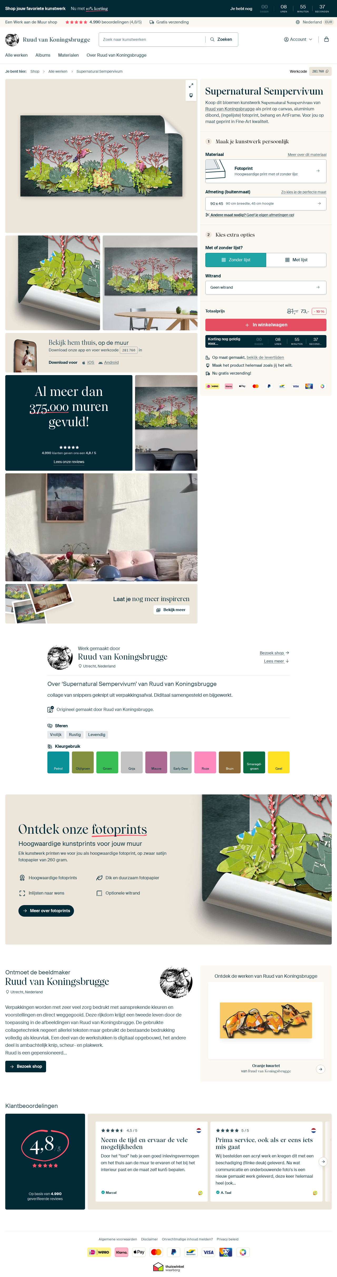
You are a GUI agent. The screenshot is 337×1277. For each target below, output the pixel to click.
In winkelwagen (270, 325)
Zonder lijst (239, 260)
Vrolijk (56, 734)
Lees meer (274, 661)
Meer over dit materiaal (307, 154)
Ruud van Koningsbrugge (56, 39)
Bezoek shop (272, 653)
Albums (43, 55)
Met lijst (300, 260)
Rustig (75, 734)
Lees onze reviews (69, 461)
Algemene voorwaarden (118, 1239)
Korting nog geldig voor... (265, 341)
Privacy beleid (228, 1239)
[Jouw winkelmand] (326, 39)
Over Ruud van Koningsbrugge (116, 55)
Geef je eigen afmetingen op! (252, 215)
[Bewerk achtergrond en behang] (191, 95)
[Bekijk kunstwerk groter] (191, 85)
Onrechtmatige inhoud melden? (187, 1239)
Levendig (96, 734)
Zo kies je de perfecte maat (303, 192)
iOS (90, 362)
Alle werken (16, 55)
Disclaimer (149, 1239)
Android (111, 362)
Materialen (68, 55)
